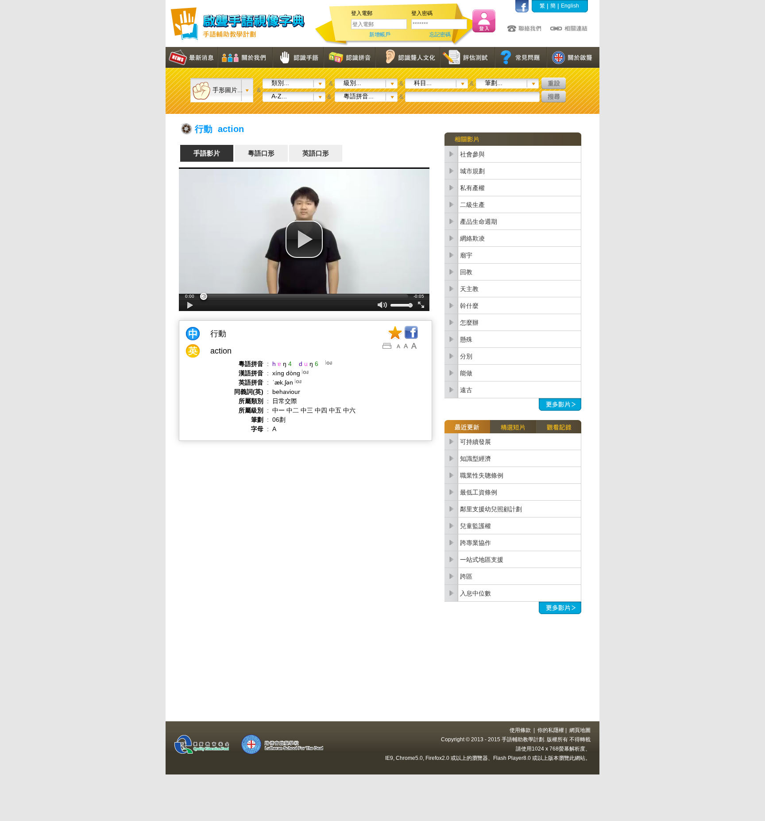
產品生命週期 (478, 221)
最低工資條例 (478, 492)
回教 (466, 272)
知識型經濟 (475, 458)
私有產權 (472, 187)
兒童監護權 (475, 525)
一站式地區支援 (481, 559)
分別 (466, 356)
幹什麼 (469, 305)
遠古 (466, 389)
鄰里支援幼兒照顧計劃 (491, 509)
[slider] (304, 296)
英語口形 (315, 153)
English (570, 6)
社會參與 (472, 154)
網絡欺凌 (472, 238)
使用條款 (520, 730)
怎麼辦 (469, 322)
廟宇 (466, 255)
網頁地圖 (580, 730)
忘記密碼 (440, 34)
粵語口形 (261, 153)
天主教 (469, 288)
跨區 (466, 576)
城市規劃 (472, 171)
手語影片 (206, 153)
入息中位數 (475, 593)
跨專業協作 (475, 542)
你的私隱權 (550, 730)
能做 (466, 373)
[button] (304, 239)
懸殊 (466, 339)
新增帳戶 (379, 34)
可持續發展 (475, 441)
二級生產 (472, 204)
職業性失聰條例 (481, 475)
